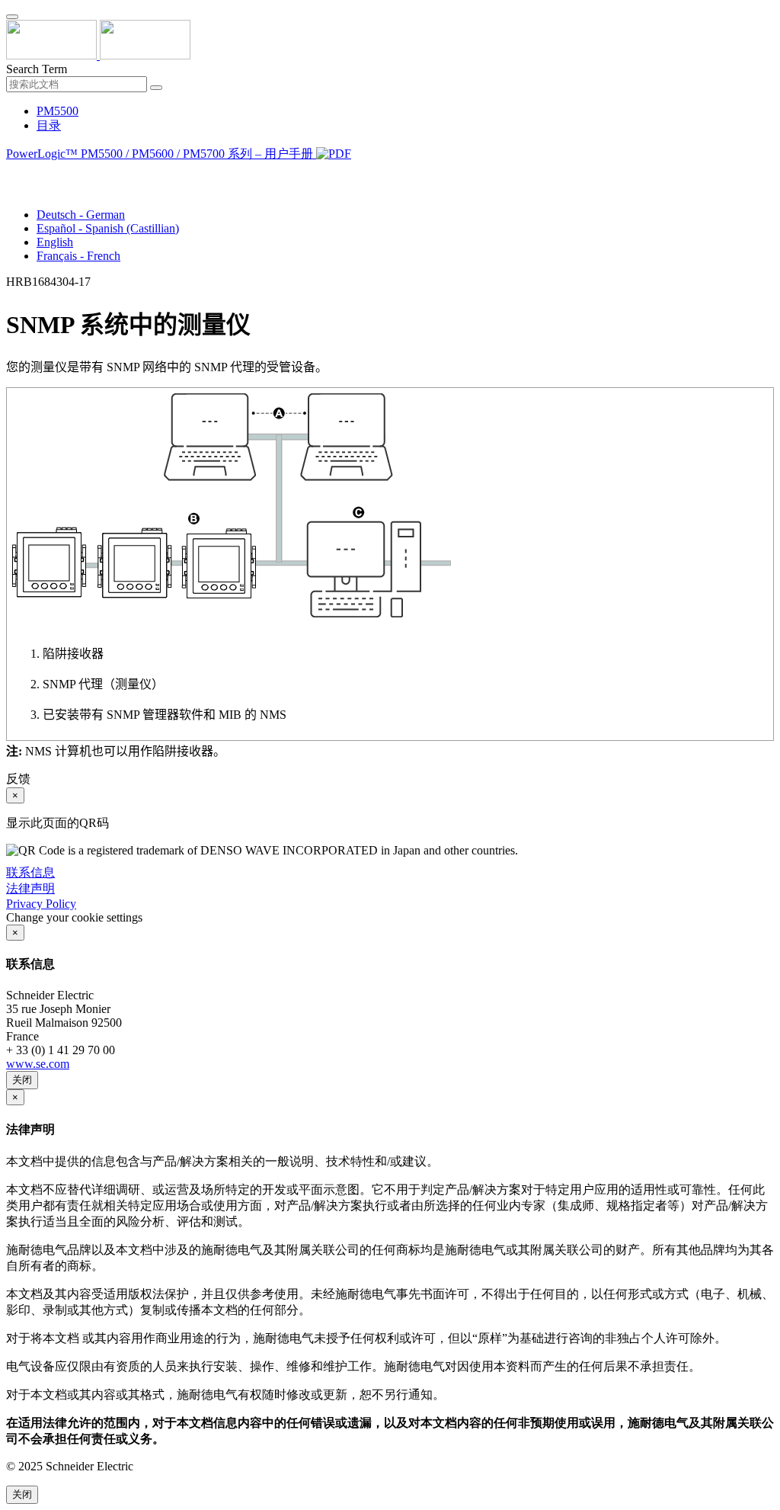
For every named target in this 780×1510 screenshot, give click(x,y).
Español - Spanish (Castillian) (108, 228)
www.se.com (37, 1063)
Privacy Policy (41, 903)
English (55, 242)
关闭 (22, 1079)
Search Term (36, 69)
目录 (49, 125)
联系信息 (30, 872)
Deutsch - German (81, 214)
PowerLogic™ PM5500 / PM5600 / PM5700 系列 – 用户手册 (161, 153)
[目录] (12, 172)
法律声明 (30, 888)
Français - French (78, 255)
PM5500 (57, 110)
